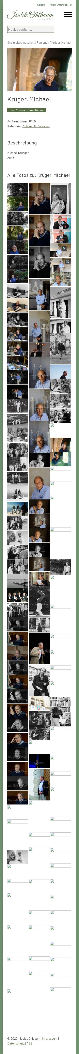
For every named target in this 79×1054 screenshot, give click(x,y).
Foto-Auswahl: (61, 4)
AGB (29, 1043)
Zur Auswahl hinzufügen (27, 110)
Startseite (14, 42)
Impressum (50, 1038)
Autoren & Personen (36, 42)
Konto (41, 4)
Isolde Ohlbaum (30, 15)
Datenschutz (16, 1043)
